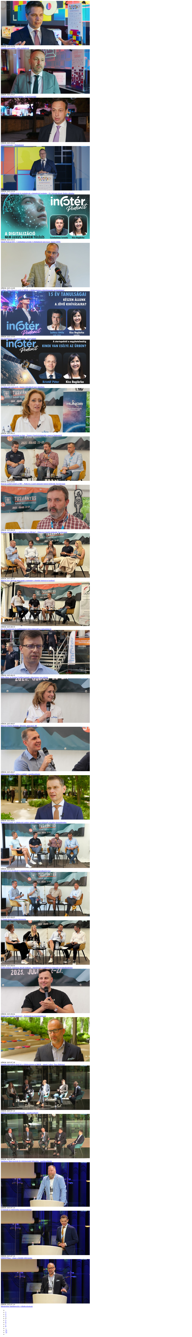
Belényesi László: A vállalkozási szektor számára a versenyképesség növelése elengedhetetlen (33, 822)
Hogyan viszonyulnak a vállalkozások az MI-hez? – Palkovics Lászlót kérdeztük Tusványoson (34, 532)
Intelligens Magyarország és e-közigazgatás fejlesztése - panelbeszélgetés (26, 1161)
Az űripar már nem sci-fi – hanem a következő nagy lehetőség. (23, 387)
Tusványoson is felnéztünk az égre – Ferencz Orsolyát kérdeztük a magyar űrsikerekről (31, 435)
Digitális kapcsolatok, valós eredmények (15, 48)
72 (6, 1332)
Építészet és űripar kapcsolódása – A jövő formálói (18, 97)
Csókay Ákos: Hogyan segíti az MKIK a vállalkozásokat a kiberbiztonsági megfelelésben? (32, 290)
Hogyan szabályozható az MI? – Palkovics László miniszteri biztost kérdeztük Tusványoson (33, 484)
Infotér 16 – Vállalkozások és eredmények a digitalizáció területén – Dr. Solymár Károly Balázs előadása (37, 193)
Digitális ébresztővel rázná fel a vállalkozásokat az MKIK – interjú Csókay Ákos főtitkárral (33, 1064)
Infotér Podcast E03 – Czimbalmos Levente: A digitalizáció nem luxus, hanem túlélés (30, 242)
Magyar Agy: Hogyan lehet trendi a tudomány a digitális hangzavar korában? (28, 580)
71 (6, 1330)
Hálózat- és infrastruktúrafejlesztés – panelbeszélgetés (19, 1113)
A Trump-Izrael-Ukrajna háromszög (13, 919)
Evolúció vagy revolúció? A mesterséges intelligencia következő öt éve (25, 871)
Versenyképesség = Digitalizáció (12, 145)
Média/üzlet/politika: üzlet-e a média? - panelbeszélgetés (20, 774)
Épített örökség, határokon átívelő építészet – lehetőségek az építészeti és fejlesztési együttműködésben (37, 968)
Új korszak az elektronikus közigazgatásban (16, 1210)
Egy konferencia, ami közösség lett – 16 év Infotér (18, 339)
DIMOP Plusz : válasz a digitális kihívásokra (16, 1258)
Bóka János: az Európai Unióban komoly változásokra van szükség (24, 677)
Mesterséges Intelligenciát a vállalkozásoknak (17, 1306)
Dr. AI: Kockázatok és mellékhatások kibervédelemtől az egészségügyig (26, 629)
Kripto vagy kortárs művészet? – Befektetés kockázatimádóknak (23, 1016)
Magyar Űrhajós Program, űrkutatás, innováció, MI (19, 726)
